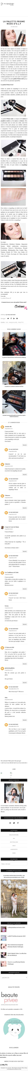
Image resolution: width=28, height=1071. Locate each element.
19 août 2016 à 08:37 (9, 574)
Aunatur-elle (8, 426)
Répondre (25, 445)
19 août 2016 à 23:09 (12, 557)
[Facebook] (11, 318)
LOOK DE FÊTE (14, 849)
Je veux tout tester (13, 449)
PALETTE (21, 322)
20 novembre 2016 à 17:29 (14, 726)
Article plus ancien (20, 762)
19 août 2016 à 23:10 (12, 595)
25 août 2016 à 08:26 (9, 699)
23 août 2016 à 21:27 (9, 670)
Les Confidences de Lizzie (11, 572)
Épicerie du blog (18, 1069)
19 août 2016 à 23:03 (12, 480)
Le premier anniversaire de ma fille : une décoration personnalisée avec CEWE (14, 876)
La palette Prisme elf (6, 298)
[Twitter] (8, 318)
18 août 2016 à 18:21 (9, 497)
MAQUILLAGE (13, 322)
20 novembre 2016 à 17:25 (14, 688)
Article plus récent (8, 762)
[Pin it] (17, 318)
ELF (7, 322)
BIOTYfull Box (14, 842)
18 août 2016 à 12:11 (9, 428)
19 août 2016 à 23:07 (12, 514)
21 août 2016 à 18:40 (9, 649)
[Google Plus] (14, 318)
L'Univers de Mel (9, 647)
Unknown (7, 464)
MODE (14, 853)
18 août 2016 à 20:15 (9, 529)
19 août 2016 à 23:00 (12, 451)
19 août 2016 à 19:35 (9, 608)
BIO (14, 838)
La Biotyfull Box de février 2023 (16, 927)
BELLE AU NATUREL (14, 834)
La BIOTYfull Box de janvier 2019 (17, 936)
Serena (6, 606)
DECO (14, 845)
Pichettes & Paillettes (8, 72)
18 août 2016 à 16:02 (9, 466)
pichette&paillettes (10, 668)
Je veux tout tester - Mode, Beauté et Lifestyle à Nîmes (14, 1067)
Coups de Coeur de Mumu (12, 527)
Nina (6, 697)
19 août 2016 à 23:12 (12, 630)
